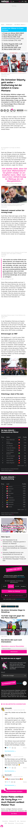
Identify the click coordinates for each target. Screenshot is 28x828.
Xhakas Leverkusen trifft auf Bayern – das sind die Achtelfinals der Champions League (15, 548)
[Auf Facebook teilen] (2, 110)
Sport (2, 24)
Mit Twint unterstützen (16, 595)
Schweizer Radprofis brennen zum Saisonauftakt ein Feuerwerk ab (13, 553)
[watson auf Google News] (26, 110)
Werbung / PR (12, 821)
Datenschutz (11, 823)
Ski (17, 606)
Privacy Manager (19, 823)
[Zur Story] (14, 805)
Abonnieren (14, 652)
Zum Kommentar (9, 751)
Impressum (23, 821)
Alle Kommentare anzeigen (14, 791)
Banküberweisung (20, 599)
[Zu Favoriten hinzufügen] (14, 110)
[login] (2, 826)
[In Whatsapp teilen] (5, 110)
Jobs (18, 821)
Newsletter (5, 821)
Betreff (3, 672)
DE (19, 1)
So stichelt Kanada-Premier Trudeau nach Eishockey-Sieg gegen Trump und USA (14, 558)
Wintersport (9, 24)
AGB (5, 823)
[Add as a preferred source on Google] (20, 110)
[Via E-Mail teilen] (7, 110)
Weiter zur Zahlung (14, 591)
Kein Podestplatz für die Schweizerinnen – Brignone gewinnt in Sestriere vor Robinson (14, 541)
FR (22, 1)
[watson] (5, 1)
